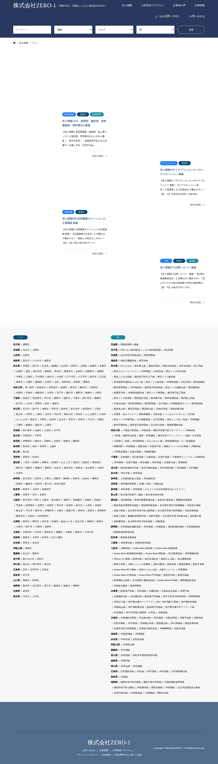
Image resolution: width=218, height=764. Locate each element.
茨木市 (60, 505)
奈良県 (16, 542)
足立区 (102, 376)
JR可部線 (151, 671)
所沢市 (55, 408)
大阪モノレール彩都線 (139, 564)
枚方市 (79, 505)
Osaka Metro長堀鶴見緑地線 (128, 553)
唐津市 (26, 591)
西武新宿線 (197, 403)
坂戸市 (35, 408)
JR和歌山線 (128, 644)
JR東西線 (182, 569)
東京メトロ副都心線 (175, 387)
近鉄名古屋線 (194, 505)
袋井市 (76, 478)
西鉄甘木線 (163, 693)
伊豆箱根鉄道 (193, 526)
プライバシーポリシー (87, 754)
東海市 (79, 467)
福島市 (47, 360)
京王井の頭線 (157, 425)
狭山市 (19, 414)
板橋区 (55, 366)
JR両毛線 (137, 473)
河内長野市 (43, 516)
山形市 (26, 355)
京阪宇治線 (185, 617)
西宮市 (35, 521)
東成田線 (182, 462)
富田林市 (30, 505)
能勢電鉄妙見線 (188, 580)
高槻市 (97, 500)
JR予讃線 (125, 650)
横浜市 (83, 387)
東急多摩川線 (177, 408)
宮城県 (16, 350)
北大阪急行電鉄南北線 (143, 580)
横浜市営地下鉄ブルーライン (168, 430)
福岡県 (16, 585)
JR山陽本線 (136, 596)
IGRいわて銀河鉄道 (130, 350)
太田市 (57, 441)
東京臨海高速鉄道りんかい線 (128, 382)
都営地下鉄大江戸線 (145, 376)
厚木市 (73, 387)
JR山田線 (168, 350)
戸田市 (43, 419)
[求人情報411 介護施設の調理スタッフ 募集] (182, 232)
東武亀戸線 (156, 398)
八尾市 (88, 505)
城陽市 (59, 532)
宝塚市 (55, 521)
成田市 (57, 398)
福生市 (50, 376)
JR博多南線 (136, 693)
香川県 (16, 559)
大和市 (50, 392)
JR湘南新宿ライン (179, 403)
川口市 (91, 419)
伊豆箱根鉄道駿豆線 (130, 526)
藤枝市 (29, 483)
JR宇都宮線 (136, 387)
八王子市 (82, 376)
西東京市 (68, 371)
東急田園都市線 (175, 425)
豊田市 (48, 467)
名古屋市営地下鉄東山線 (175, 516)
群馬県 (16, 441)
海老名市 (41, 387)
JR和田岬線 (194, 596)
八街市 (29, 403)
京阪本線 (198, 617)
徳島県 (114, 660)
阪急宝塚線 (183, 575)
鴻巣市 (45, 408)
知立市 (57, 467)
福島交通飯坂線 (128, 360)
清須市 (76, 462)
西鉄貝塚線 (156, 687)
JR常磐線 (146, 371)
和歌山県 (17, 548)
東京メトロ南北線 (155, 382)
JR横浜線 (196, 446)
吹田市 (50, 505)
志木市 (62, 419)
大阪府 (16, 500)
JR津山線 (125, 666)
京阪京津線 (179, 628)
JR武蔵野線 (138, 441)
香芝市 (26, 542)
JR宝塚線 (141, 591)
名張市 (43, 494)
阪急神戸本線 (127, 591)
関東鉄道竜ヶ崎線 (129, 344)
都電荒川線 (119, 392)
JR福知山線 (119, 607)
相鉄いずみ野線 (193, 435)
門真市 (19, 505)
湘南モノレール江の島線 (176, 446)
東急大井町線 (169, 366)
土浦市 (47, 430)
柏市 (47, 403)
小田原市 (93, 387)
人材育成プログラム (152, 5)
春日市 (26, 585)
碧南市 (86, 462)
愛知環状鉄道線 (149, 505)
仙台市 (26, 350)
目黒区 (26, 366)
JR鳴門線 (125, 660)
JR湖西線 (139, 634)
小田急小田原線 (130, 430)
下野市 (38, 435)
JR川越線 (193, 467)
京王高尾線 (158, 419)
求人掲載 (127, 5)
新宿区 (77, 382)
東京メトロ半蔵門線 (124, 419)
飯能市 (29, 425)
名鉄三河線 (119, 516)
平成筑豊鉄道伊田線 (174, 682)
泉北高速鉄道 (151, 559)
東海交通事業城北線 (145, 500)
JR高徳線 (125, 655)
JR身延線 (160, 526)
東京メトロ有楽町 (123, 398)
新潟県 (16, 446)
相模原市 (39, 392)
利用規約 (106, 754)
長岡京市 (48, 532)
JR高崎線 (181, 467)
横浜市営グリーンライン (170, 435)
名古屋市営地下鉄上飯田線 (141, 510)
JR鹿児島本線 (121, 693)
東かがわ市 (28, 559)
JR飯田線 (160, 521)
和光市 (79, 414)
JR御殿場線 (150, 451)
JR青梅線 (194, 419)
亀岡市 (78, 532)
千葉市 (76, 398)
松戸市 (19, 403)
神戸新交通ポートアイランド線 (144, 601)
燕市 (34, 446)
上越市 (52, 446)
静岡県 (16, 478)
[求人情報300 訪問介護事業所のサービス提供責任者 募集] (84, 281)
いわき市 (36, 360)
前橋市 (66, 441)
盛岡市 (26, 344)
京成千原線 (163, 457)
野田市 (38, 403)
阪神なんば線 (167, 559)
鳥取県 (16, 575)
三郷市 (19, 425)
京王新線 (163, 403)
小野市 (19, 526)
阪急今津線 (119, 564)
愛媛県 (16, 553)
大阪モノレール (167, 569)
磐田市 (95, 478)
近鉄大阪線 (158, 564)
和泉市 (91, 510)
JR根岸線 (190, 430)
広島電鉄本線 (127, 671)
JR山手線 (185, 382)
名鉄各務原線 (191, 510)
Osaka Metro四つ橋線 (125, 569)
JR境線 (124, 676)
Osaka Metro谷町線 (143, 548)
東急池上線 (119, 408)
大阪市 (45, 500)
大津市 (35, 537)
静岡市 (66, 478)
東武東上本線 (188, 398)
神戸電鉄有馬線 (189, 601)
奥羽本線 (143, 360)
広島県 (16, 569)
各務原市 (46, 489)
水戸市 (57, 430)
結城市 (38, 430)
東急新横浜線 (172, 441)
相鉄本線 (142, 446)
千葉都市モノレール (182, 457)
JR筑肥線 (170, 687)
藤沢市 (69, 392)
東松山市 (68, 414)
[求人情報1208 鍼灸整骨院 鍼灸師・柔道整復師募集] (133, 134)
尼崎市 (90, 521)
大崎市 (35, 350)
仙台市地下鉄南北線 (130, 355)
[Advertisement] (109, 78)
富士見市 (75, 408)
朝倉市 (66, 585)
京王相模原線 (143, 419)
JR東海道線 (172, 382)
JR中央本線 (185, 366)
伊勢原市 (53, 387)
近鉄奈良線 (138, 639)
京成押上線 (169, 462)
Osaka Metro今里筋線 (125, 575)
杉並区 (79, 371)
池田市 (66, 500)
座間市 (19, 392)
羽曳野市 (49, 510)
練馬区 (38, 382)
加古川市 (79, 521)
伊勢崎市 (27, 441)
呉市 (25, 569)
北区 (56, 382)
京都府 (16, 532)
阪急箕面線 (184, 564)
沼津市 (38, 478)
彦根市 (26, 537)
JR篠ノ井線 (145, 483)
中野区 (19, 376)
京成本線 (150, 457)
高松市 (40, 559)
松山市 (26, 553)
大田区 (83, 366)
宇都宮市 (27, 435)
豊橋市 (38, 467)
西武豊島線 (193, 387)
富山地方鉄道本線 (155, 494)
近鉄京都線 (119, 623)
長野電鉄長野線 (128, 483)
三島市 (47, 478)
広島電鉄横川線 (179, 671)
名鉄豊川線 (195, 516)
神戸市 (29, 526)
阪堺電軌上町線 (121, 580)
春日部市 (87, 408)
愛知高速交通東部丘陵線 (126, 505)
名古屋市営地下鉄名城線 (140, 521)
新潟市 (26, 446)
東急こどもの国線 (123, 376)
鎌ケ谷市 (87, 398)
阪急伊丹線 (169, 575)
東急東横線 (144, 414)
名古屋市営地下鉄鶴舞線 (172, 505)
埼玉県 (16, 408)
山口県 (16, 580)
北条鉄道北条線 (169, 591)
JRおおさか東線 (122, 559)
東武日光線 (133, 408)
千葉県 (16, 398)
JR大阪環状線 (175, 553)
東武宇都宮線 (120, 425)
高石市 (31, 516)
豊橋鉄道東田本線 (137, 516)
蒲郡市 (29, 467)
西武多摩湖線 (120, 387)
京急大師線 (135, 451)
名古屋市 (89, 467)
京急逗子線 (155, 446)
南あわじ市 (66, 521)
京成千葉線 (131, 462)
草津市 (45, 537)
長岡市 (43, 446)
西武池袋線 (198, 382)
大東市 (60, 510)
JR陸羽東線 (149, 355)
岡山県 (16, 564)
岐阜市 (26, 489)
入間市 (97, 408)
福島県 (16, 360)
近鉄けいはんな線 (148, 569)
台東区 (19, 371)
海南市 (28, 548)
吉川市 (26, 408)
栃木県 (16, 435)
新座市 (64, 408)
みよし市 (65, 462)
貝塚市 (88, 500)
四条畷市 (77, 500)
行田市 (29, 414)
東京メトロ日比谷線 (176, 371)
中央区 (60, 376)
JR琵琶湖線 (126, 634)
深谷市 (81, 419)
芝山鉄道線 (137, 457)
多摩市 (102, 366)
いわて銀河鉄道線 (152, 350)
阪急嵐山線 (162, 623)
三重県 (16, 494)
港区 (28, 371)
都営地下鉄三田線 (176, 392)
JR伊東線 (148, 526)
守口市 (29, 510)
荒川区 (57, 371)
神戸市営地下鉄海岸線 (174, 596)
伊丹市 (45, 521)
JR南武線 (146, 430)
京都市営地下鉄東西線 (125, 628)
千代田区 (39, 376)
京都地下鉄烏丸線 (148, 628)
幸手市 (71, 419)
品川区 (64, 366)
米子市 (26, 575)
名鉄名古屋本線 (165, 500)
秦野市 (79, 392)
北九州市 (36, 585)
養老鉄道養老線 (128, 537)
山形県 (16, 355)
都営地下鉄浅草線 (153, 387)
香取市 (55, 403)
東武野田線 (150, 403)
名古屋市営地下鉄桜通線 (170, 510)
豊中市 (38, 510)
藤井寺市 (20, 516)
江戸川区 (70, 376)
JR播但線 (153, 591)
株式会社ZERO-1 (109, 742)
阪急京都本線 (191, 623)
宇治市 (38, 532)
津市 (34, 494)
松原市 (69, 505)
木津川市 (89, 532)
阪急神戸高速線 (152, 596)
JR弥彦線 (137, 489)
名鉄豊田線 (119, 521)
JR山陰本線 (145, 617)
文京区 (45, 366)
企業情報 (200, 5)
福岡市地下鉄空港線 (130, 682)
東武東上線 (140, 366)
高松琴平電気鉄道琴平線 (145, 655)
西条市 (35, 553)
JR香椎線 (149, 693)
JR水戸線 (125, 473)
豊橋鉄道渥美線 (184, 500)
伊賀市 (26, 494)
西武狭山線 (147, 408)
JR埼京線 (158, 371)
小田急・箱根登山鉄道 (125, 435)
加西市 (48, 526)
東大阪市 (56, 500)
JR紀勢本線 (126, 542)
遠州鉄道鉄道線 (176, 526)
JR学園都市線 (192, 553)
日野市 (74, 366)
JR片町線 (132, 623)
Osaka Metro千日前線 (150, 575)
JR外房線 (156, 462)
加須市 (52, 419)
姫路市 (100, 521)
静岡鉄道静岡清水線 (124, 532)
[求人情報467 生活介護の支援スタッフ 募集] (133, 232)
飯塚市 (57, 585)
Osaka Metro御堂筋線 (166, 548)
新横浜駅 (118, 446)
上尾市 (48, 425)
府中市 (35, 366)
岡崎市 (45, 462)
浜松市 (86, 478)
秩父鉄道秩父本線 (129, 467)
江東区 (29, 376)
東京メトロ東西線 (156, 392)
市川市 (47, 398)
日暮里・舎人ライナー (125, 414)
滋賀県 (16, 537)
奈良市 (35, 542)
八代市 (35, 596)
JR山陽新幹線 (184, 559)
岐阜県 (16, 489)
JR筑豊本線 (142, 687)
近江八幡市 (57, 537)
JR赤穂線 (118, 612)
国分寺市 (37, 371)
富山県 (16, 451)
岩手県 (16, 344)
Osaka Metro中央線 (167, 580)
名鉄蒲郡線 (126, 500)
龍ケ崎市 (27, 430)
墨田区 (86, 382)
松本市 (35, 457)
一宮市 (26, 462)
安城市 (35, 462)
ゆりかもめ (126, 366)
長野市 (26, 457)
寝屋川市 (70, 510)
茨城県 (16, 430)
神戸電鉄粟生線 (136, 607)
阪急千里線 (198, 564)
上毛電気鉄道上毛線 (130, 478)
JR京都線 (158, 617)
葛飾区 (100, 371)
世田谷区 (66, 382)
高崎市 (47, 441)
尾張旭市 (96, 462)
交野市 (41, 505)
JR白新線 (125, 489)
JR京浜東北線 (167, 467)
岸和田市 (101, 510)
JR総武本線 (162, 408)
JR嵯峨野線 (165, 628)
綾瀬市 (63, 387)
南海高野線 (135, 585)
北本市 (48, 414)
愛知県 (16, 462)
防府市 (35, 580)
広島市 (45, 569)
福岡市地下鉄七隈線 (124, 687)
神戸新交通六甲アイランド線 (179, 607)
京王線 (191, 414)
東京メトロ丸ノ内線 (177, 419)
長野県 (16, 457)
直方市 (47, 585)
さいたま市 (21, 419)
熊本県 (16, 596)
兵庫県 (16, 521)
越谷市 (38, 425)
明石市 (26, 521)
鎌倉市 (88, 392)
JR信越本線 (149, 478)
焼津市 (38, 483)
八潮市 (38, 414)
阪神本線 (137, 559)
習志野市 (36, 398)
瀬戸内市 (36, 564)
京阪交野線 (171, 617)
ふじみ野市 (91, 414)
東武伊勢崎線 (135, 403)
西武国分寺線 (141, 398)
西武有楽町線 (171, 398)
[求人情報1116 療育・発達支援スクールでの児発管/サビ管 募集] (182, 134)
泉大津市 (27, 500)
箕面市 (98, 505)
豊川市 (19, 467)
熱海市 (19, 483)
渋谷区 (48, 382)
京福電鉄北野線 (128, 617)
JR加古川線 (119, 601)
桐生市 (38, 441)
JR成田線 (200, 457)
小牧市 (100, 467)
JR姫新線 (162, 612)
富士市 (48, 483)
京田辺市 (27, 532)
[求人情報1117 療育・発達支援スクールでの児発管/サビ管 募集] (35, 183)
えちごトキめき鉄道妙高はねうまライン (165, 489)
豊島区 (48, 371)
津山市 (47, 564)
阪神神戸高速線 (154, 607)
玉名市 (26, 596)
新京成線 (144, 462)
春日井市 (68, 467)
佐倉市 (26, 398)
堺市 (37, 500)
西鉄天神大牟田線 (152, 682)
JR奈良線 (125, 639)
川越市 (100, 419)
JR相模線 (130, 446)
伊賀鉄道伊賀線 (143, 542)
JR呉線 (140, 671)
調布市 (19, 382)
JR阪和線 (125, 548)
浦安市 (66, 398)
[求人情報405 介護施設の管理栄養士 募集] (35, 281)
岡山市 (26, 564)
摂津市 (81, 510)
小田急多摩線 (120, 451)
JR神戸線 (184, 591)
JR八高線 (198, 366)
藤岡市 (76, 441)
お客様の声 (179, 5)
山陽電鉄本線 (120, 596)
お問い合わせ (197, 16)
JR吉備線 (137, 666)
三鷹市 (29, 382)
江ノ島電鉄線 (188, 441)
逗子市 (60, 392)
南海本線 (171, 564)
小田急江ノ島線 (121, 441)
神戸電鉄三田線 (170, 601)
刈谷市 (19, 473)
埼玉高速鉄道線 (149, 467)
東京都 (16, 366)
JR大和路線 (176, 623)
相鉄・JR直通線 (147, 435)
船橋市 (97, 398)
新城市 (55, 462)
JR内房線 (118, 462)
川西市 (38, 526)
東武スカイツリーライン (126, 371)
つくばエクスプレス (175, 414)
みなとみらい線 (154, 441)
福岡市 (76, 585)
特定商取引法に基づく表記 (128, 754)
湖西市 (57, 478)
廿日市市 (34, 569)
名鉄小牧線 (119, 510)
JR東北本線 (119, 403)
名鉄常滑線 (154, 516)
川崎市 (98, 392)
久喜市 (102, 414)
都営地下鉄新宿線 (139, 425)
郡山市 (26, 360)
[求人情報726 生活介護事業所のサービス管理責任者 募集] (84, 183)
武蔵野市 (89, 371)
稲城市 (93, 366)
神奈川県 (17, 387)
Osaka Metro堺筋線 (155, 553)
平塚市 (29, 392)
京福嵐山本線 (147, 623)
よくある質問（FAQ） (167, 16)
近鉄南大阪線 (120, 585)
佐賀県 (16, 591)
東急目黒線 (154, 366)
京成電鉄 (124, 457)
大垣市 (35, 489)
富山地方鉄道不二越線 (131, 494)
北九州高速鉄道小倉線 (189, 687)
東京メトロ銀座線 (166, 376)
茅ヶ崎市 (29, 387)
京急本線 (157, 414)
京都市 (69, 532)
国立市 (93, 376)
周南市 (26, 580)
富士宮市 (27, 478)
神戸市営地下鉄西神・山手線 (140, 612)
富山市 (26, 451)
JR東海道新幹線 (136, 392)
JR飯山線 (158, 483)
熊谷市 (33, 419)
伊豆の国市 (60, 483)
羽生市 (57, 414)
